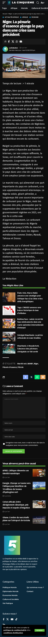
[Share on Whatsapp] (17, 42)
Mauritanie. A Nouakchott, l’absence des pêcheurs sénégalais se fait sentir (28, 349)
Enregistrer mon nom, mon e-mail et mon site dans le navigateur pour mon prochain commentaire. (25, 444)
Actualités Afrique (12, 17)
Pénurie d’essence (10, 367)
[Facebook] (4, 619)
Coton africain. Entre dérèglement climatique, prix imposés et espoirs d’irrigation (16, 505)
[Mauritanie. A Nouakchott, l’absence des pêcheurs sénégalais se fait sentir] (9, 349)
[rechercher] (38, 3)
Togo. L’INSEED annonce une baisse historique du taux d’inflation (29, 310)
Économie (35, 17)
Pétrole (20, 367)
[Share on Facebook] (9, 42)
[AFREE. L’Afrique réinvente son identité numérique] (39, 473)
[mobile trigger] (5, 3)
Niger (36, 364)
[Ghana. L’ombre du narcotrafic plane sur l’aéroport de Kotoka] (39, 520)
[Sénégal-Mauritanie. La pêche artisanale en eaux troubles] (9, 336)
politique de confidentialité (14, 630)
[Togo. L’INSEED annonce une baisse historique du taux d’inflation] (9, 310)
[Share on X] (13, 42)
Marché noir (22, 364)
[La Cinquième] (21, 3)
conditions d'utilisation (13, 633)
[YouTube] (12, 619)
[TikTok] (16, 619)
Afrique (25, 17)
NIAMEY (30, 364)
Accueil (5, 14)
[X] (7, 619)
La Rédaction (13, 48)
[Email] (21, 42)
